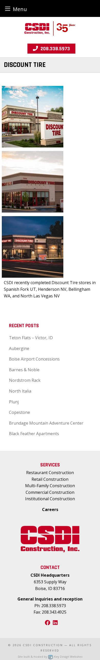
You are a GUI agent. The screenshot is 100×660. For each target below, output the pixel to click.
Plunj (14, 402)
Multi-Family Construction (50, 485)
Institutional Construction (50, 499)
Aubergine (19, 348)
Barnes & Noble (24, 370)
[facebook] (47, 623)
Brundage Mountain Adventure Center (46, 423)
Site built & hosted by (50, 656)
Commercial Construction (50, 492)
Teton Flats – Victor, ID (31, 338)
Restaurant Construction (50, 472)
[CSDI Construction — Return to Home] (50, 28)
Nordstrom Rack (25, 380)
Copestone (19, 412)
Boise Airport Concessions (34, 359)
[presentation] (32, 116)
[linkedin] (55, 623)
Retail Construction (50, 479)
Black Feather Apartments (34, 433)
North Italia (20, 391)
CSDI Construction (43, 645)
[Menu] (7, 8)
